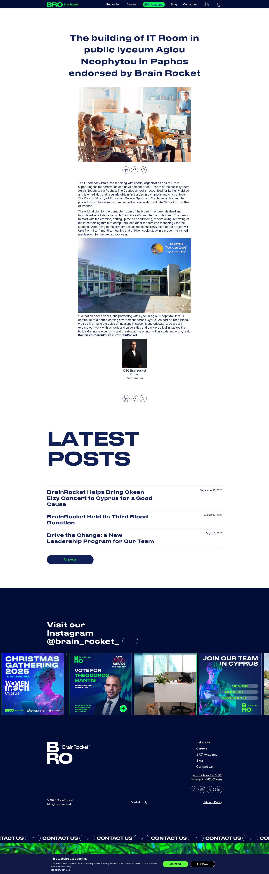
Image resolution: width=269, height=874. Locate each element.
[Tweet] (143, 170)
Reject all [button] (202, 864)
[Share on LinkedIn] (126, 170)
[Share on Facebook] (134, 170)
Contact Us (204, 767)
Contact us (190, 4)
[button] (104, 870)
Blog (174, 4)
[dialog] (134, 864)
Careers (132, 4)
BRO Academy (153, 4)
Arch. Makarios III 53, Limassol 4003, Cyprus (206, 777)
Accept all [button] (175, 864)
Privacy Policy (212, 802)
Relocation (113, 4)
